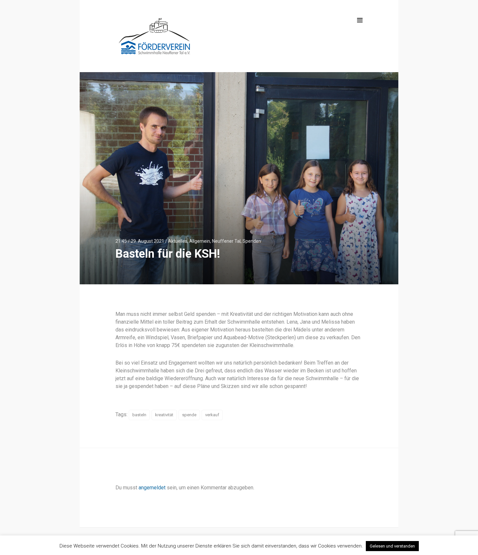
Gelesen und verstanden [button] (392, 546)
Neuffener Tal (226, 241)
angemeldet (152, 487)
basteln (139, 414)
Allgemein (199, 241)
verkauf (212, 414)
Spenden (252, 241)
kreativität (164, 414)
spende (189, 414)
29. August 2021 (147, 241)
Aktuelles (177, 241)
